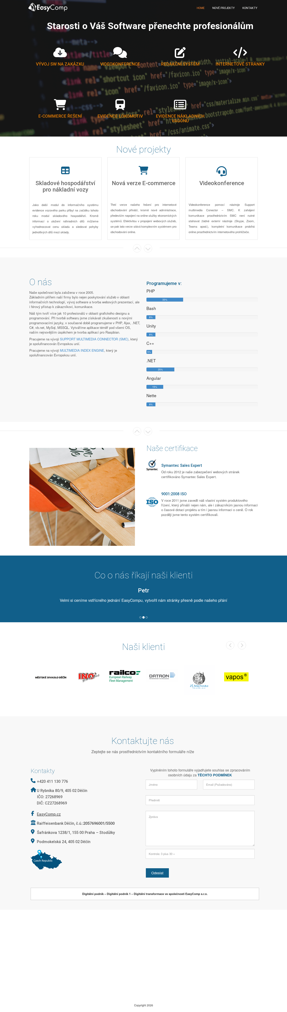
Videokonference (120, 64)
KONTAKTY (249, 8)
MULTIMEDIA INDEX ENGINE (82, 350)
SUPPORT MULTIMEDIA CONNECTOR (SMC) (94, 338)
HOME (201, 8)
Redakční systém (180, 64)
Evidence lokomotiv (120, 116)
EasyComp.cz (49, 802)
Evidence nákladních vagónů (180, 118)
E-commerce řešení (60, 116)
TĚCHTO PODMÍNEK (215, 763)
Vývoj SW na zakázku (60, 64)
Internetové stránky (240, 64)
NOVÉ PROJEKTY (223, 8)
